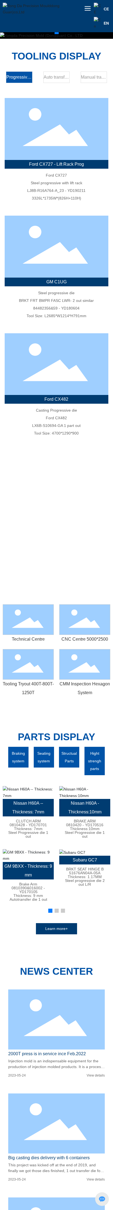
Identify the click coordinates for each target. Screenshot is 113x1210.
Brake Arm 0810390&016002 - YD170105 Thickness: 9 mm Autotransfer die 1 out (28, 892)
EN (106, 23)
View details (96, 1075)
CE (106, 9)
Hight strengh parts (94, 761)
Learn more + (56, 589)
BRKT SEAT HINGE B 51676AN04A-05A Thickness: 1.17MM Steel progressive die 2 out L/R (85, 877)
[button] (57, 32)
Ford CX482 (56, 399)
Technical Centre (28, 639)
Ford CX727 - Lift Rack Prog (56, 164)
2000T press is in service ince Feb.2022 (47, 1053)
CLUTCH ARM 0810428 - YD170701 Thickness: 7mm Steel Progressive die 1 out (28, 829)
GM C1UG (56, 282)
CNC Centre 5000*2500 (84, 639)
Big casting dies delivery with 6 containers (49, 1157)
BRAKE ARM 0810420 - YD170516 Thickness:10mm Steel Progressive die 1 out (85, 829)
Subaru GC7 (85, 860)
